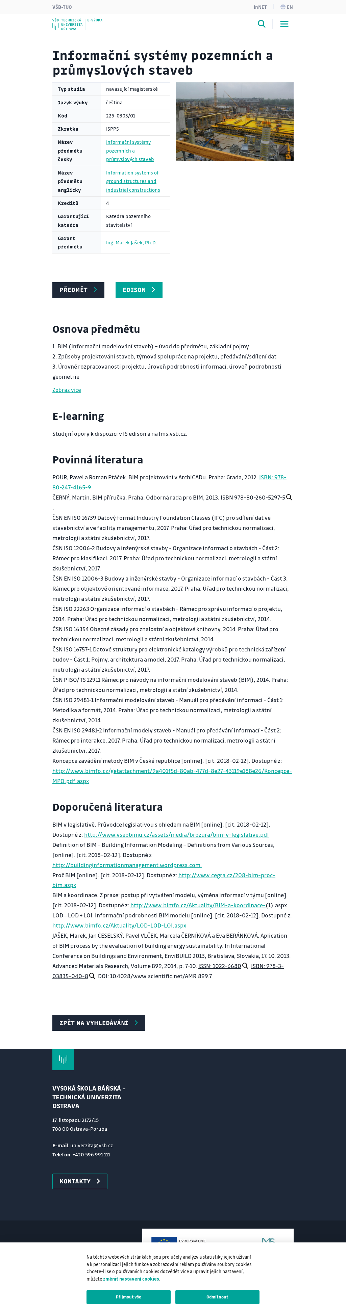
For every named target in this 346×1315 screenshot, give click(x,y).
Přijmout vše (128, 1296)
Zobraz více (66, 389)
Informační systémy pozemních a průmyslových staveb (130, 150)
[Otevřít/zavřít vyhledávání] (262, 25)
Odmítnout (217, 1296)
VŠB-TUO (62, 7)
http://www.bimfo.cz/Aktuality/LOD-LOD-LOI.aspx (119, 925)
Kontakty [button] (75, 1181)
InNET (260, 7)
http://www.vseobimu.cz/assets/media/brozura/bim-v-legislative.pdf (176, 834)
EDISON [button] (134, 289)
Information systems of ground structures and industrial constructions (133, 181)
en (290, 7)
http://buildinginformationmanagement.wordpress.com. (127, 864)
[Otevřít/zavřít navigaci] (284, 24)
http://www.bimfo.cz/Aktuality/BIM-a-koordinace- (198, 905)
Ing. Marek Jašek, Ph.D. (131, 242)
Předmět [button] (73, 289)
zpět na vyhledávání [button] (93, 1022)
